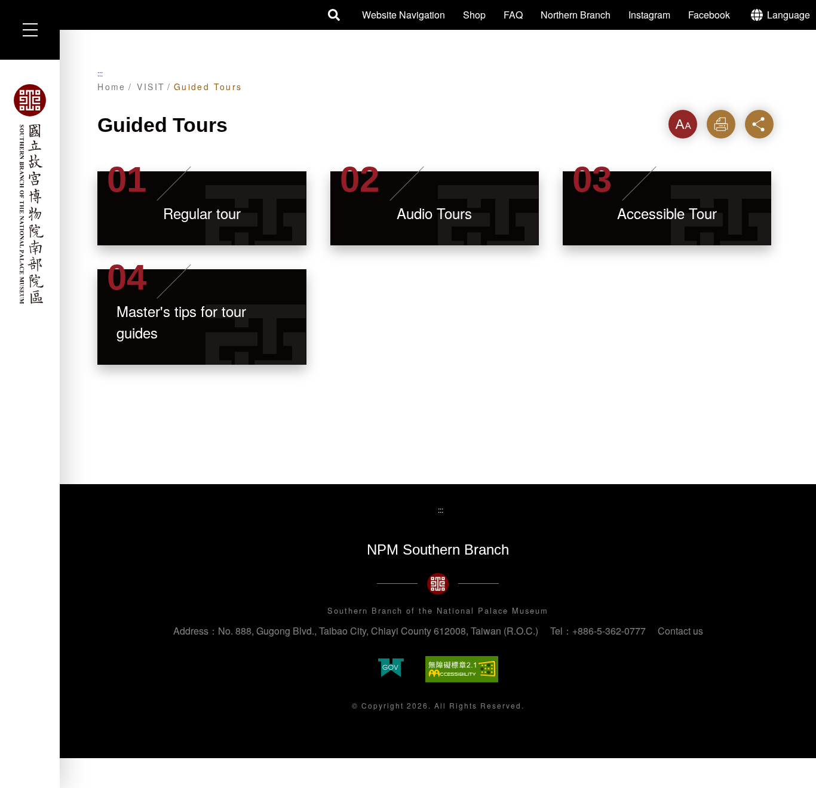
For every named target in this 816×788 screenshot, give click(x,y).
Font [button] (682, 124)
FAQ (513, 14)
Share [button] (759, 124)
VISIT (151, 86)
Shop (474, 14)
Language (788, 14)
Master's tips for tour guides (181, 321)
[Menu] (30, 30)
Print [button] (721, 124)
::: (100, 73)
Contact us (680, 631)
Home (111, 86)
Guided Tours (208, 86)
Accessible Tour (667, 212)
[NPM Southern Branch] (30, 194)
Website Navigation (403, 14)
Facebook (709, 14)
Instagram (649, 14)
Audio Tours (434, 212)
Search (334, 15)
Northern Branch (576, 14)
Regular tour (202, 212)
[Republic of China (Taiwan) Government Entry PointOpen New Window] (391, 668)
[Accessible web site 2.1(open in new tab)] (461, 669)
